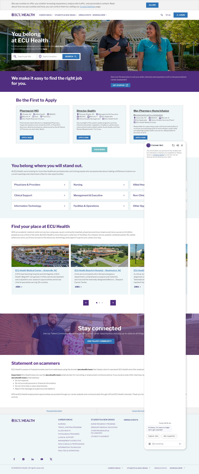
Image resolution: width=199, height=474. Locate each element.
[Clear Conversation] (173, 145)
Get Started (119, 85)
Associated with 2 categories (148, 115)
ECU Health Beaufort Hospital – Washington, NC (98, 270)
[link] (99, 341)
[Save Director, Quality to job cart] (120, 111)
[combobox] (24, 56)
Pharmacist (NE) (29, 110)
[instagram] (23, 459)
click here (59, 46)
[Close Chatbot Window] (181, 145)
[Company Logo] (23, 15)
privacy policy (158, 155)
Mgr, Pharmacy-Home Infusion (151, 110)
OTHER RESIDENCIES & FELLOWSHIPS (100, 432)
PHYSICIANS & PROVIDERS (68, 434)
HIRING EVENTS (85, 15)
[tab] (96, 302)
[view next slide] (113, 303)
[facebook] (14, 459)
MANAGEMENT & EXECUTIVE (69, 441)
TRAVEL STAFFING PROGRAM (70, 427)
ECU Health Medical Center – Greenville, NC (36, 270)
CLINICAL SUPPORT (66, 437)
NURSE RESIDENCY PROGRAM (103, 424)
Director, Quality (86, 110)
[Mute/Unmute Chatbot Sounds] (177, 145)
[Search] (162, 15)
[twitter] (51, 459)
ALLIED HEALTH (64, 431)
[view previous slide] (86, 303)
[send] (180, 443)
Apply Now (27, 137)
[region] (165, 294)
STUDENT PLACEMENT (100, 436)
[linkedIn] (32, 459)
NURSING (62, 424)
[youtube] (42, 459)
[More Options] (149, 444)
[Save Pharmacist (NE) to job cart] (63, 111)
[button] (181, 15)
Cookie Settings (87, 6)
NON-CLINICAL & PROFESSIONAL (71, 444)
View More (99, 149)
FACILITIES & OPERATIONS (68, 451)
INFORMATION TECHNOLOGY (69, 447)
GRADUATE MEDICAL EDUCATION (104, 427)
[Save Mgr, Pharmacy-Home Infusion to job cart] (177, 111)
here (45, 49)
